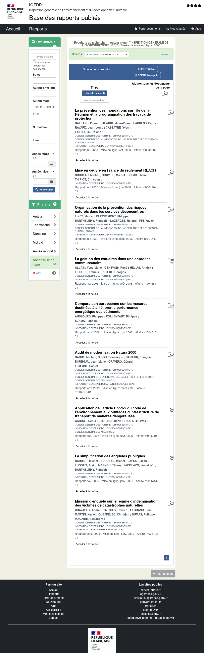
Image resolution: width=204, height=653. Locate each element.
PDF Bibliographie (147, 75)
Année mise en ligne (43, 262)
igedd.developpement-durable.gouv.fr (150, 618)
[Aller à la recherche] (196, 5)
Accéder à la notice (87, 160)
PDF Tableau (147, 69)
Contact (53, 618)
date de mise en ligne (94, 100)
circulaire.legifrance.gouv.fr (151, 598)
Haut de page (165, 574)
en (34, 158)
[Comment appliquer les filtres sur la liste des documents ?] (55, 204)
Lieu (36, 140)
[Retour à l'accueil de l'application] (102, 640)
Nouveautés (53, 602)
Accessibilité (53, 610)
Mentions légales (53, 614)
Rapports (53, 594)
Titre (36, 114)
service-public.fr (151, 590)
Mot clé (38, 242)
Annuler (164, 54)
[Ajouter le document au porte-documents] (170, 112)
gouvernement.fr (150, 602)
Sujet (36, 74)
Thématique (41, 225)
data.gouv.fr (150, 610)
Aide (53, 606)
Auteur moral (41, 101)
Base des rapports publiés (65, 17)
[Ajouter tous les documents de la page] (164, 93)
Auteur (37, 216)
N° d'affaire (40, 127)
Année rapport (43, 251)
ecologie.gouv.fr (151, 614)
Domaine (39, 233)
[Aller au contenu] (192, 5)
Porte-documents (53, 598)
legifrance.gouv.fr (150, 594)
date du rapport (94, 93)
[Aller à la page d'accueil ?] (199, 5)
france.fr (150, 606)
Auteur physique (44, 88)
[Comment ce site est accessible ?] (188, 5)
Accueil (53, 590)
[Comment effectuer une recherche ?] (55, 46)
